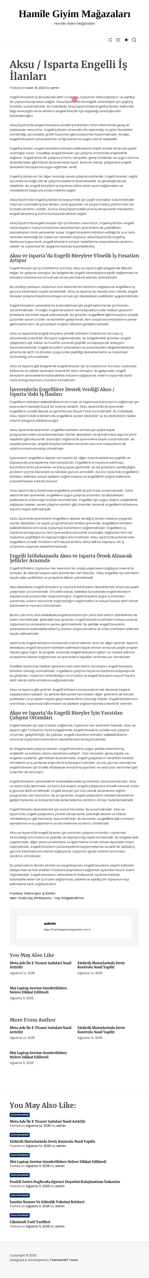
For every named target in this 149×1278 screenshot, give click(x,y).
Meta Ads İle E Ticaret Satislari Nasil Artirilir (40, 965)
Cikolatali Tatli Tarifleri (30, 1222)
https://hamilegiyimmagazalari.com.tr (67, 929)
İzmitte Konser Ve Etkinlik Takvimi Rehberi (47, 1202)
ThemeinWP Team (64, 1260)
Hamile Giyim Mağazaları (74, 13)
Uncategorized (20, 1114)
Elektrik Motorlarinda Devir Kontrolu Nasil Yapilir (101, 965)
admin (54, 88)
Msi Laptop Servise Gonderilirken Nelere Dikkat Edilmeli (38, 990)
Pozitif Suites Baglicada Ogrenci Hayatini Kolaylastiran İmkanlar (65, 1181)
